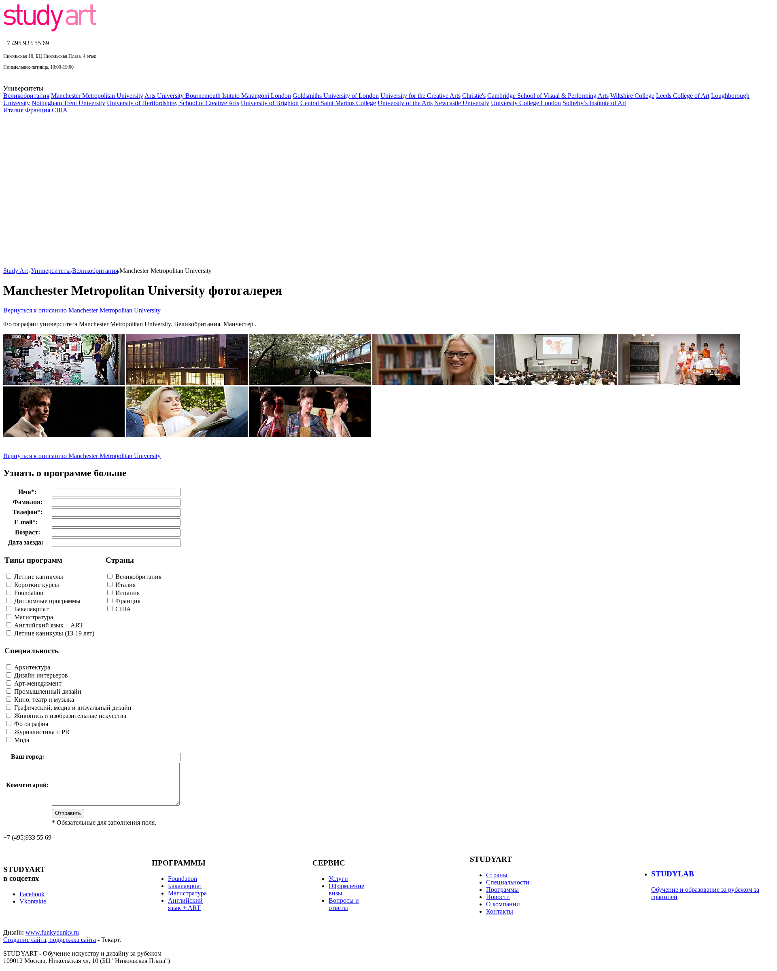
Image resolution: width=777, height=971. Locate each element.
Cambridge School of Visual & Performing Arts (548, 95)
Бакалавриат (185, 885)
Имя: (27, 491)
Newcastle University (461, 102)
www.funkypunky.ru (52, 932)
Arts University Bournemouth (183, 95)
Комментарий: (27, 784)
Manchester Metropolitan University (97, 95)
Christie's (474, 95)
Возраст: (27, 532)
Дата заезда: (25, 542)
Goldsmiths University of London (336, 95)
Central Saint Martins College (338, 102)
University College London (526, 102)
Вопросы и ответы (344, 904)
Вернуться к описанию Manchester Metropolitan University (82, 310)
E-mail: (26, 522)
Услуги (338, 878)
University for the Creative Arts (420, 95)
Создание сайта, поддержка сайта (49, 939)
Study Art (15, 270)
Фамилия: (27, 501)
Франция (37, 110)
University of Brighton (270, 102)
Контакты (499, 911)
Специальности (507, 882)
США (60, 110)
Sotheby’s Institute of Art (594, 102)
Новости (498, 896)
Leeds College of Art (682, 95)
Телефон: (27, 512)
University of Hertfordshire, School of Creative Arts (173, 102)
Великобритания (26, 95)
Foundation (182, 878)
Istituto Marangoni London (256, 95)
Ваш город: (27, 756)
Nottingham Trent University (68, 102)
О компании (503, 904)
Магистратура (187, 893)
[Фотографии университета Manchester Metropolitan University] (187, 382)
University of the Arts (405, 102)
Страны (496, 875)
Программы (502, 889)
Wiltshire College (632, 95)
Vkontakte (32, 901)
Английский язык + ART (185, 904)
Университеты (51, 270)
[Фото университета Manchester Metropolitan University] (64, 382)
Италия (13, 110)
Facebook (32, 894)
